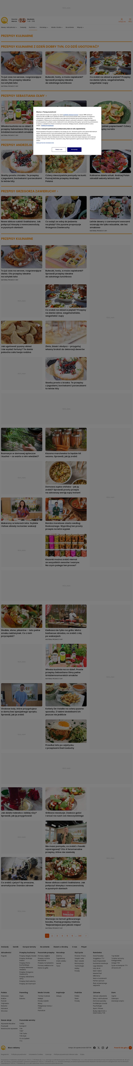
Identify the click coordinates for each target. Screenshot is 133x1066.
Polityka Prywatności (47, 125)
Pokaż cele (59, 149)
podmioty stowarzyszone (70, 115)
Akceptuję (74, 149)
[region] (67, 131)
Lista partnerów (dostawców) (45, 143)
